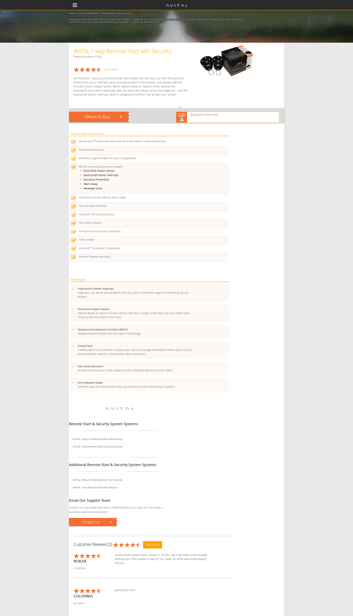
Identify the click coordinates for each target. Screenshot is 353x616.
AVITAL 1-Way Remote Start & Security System (98, 446)
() (111, 69)
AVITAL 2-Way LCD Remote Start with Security (97, 439)
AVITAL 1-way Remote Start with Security (95, 487)
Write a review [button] (152, 544)
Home (72, 13)
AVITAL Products (89, 13)
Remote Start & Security (116, 13)
